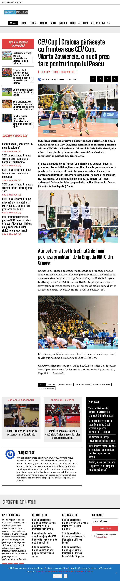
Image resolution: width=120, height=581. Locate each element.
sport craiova (83, 384)
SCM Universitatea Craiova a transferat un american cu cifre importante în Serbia (23, 105)
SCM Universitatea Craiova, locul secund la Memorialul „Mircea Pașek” (73, 538)
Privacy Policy (101, 537)
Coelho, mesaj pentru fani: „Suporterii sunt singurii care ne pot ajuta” (22, 121)
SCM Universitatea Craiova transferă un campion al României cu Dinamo (16, 159)
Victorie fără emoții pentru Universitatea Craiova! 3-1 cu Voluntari (22, 58)
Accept (57, 576)
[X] (116, 572)
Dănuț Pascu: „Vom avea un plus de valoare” (17, 145)
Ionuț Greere (58, 79)
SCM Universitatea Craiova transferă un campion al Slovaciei (16, 173)
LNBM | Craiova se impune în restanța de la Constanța (21, 432)
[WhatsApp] (115, 79)
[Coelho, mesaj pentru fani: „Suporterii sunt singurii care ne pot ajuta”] (7, 118)
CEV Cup (52, 384)
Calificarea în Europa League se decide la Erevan (23, 92)
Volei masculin (47, 388)
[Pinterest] (107, 79)
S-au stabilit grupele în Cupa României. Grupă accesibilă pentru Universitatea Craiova (21, 77)
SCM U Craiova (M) (11, 151)
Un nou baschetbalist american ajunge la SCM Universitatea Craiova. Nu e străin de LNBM (45, 538)
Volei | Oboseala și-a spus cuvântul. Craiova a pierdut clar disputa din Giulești (62, 434)
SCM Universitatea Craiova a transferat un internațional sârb (17, 188)
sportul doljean (101, 384)
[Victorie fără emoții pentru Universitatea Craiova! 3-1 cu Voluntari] (7, 55)
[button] (109, 23)
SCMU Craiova (65, 384)
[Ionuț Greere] (40, 79)
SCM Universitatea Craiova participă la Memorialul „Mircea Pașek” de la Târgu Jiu (73, 552)
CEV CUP (45, 72)
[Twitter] (100, 79)
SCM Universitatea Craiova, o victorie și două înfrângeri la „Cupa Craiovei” (75, 524)
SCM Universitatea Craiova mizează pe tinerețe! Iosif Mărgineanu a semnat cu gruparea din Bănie (16, 204)
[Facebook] (93, 79)
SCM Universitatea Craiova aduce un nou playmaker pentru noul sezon (43, 552)
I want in (103, 529)
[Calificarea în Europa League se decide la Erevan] (7, 92)
